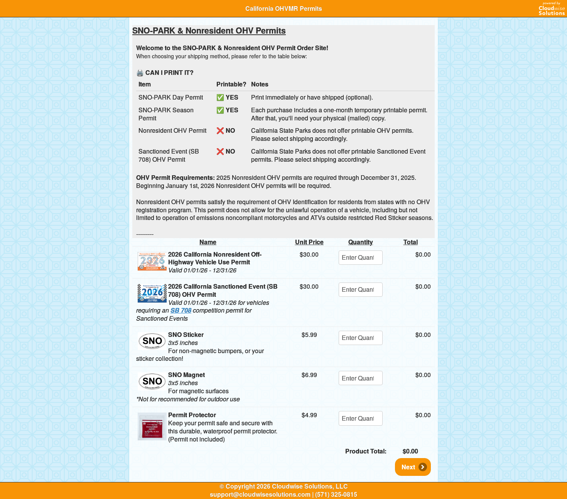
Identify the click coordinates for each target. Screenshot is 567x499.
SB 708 (180, 310)
